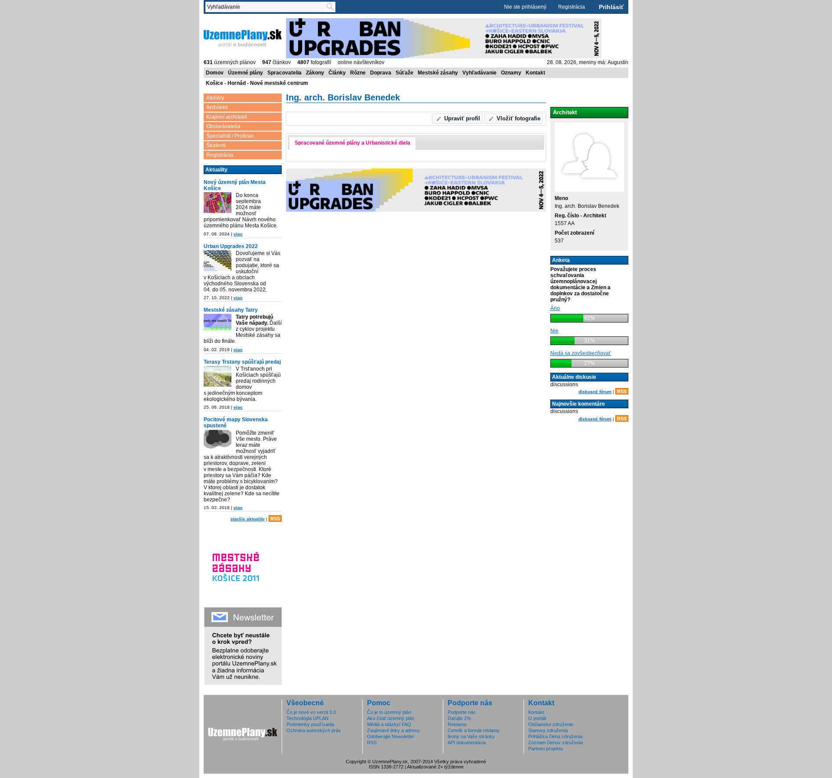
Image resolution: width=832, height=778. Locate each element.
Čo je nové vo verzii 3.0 (311, 712)
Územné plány (245, 73)
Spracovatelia (284, 73)
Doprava (380, 73)
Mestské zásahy (438, 73)
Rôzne (358, 73)
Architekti (217, 107)
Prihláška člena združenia (555, 736)
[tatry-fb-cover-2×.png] (217, 323)
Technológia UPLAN (307, 718)
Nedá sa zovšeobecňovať (580, 353)
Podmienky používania (310, 724)
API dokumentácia (467, 742)
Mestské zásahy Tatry (231, 310)
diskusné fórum (594, 391)
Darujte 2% (459, 718)
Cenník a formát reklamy (474, 730)
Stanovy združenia (548, 730)
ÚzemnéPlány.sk (224, 21)
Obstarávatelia (223, 126)
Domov (215, 73)
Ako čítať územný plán (390, 718)
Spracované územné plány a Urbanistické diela (352, 143)
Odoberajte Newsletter (390, 736)
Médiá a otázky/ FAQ (389, 724)
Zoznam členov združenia (555, 742)
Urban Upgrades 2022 (231, 246)
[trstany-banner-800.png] (217, 377)
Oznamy (511, 73)
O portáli (537, 718)
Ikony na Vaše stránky (471, 736)
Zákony (315, 73)
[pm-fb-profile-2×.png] (217, 441)
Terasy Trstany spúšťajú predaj (242, 362)
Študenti (216, 145)
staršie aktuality (248, 519)
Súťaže (404, 73)
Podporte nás (462, 712)
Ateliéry (215, 98)
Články (337, 73)
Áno (555, 308)
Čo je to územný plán (389, 712)
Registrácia (571, 7)
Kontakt (535, 73)
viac (238, 234)
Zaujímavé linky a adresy (393, 730)
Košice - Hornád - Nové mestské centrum (257, 83)
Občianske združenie (550, 724)
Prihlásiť (611, 6)
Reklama (457, 724)
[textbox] (266, 7)
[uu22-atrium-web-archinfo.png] (217, 261)
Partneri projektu (545, 748)
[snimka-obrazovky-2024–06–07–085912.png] (217, 203)
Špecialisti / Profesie (230, 136)
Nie (554, 331)
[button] (457, 118)
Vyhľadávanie (479, 73)
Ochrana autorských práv (313, 730)
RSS (275, 518)
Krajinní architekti (226, 117)
